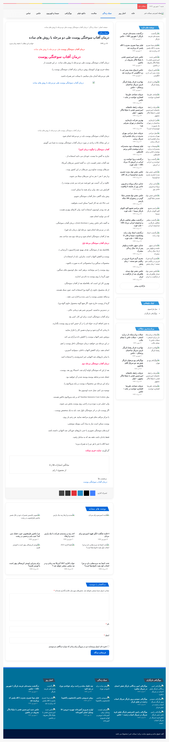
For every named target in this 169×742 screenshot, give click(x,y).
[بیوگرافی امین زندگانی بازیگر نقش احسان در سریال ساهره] (156, 690)
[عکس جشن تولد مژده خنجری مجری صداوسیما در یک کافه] (152, 175)
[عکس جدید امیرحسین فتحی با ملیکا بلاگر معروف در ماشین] (152, 61)
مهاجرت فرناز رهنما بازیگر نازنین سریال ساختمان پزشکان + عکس (133, 84)
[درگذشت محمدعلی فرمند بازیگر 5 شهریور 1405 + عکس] (152, 37)
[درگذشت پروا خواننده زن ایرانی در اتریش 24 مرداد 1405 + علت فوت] (152, 163)
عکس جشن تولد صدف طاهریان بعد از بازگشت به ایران (133, 274)
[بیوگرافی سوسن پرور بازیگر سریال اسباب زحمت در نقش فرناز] (156, 703)
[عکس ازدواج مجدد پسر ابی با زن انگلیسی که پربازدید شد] (152, 74)
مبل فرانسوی (152, 309)
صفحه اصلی (103, 27)
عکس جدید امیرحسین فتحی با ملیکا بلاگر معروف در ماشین (132, 60)
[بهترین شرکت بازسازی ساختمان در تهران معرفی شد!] (152, 124)
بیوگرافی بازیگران (150, 313)
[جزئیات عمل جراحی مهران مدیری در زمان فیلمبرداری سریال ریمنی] (152, 137)
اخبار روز (122, 13)
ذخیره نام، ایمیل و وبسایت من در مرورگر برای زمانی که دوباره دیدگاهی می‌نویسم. (78, 647)
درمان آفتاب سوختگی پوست (95, 482)
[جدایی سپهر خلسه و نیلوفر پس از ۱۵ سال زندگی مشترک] (152, 249)
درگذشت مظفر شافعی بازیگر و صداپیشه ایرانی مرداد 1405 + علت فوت (131, 223)
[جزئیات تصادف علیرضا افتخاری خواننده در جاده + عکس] (152, 98)
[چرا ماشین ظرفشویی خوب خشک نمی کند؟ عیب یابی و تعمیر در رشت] (24, 522)
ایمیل (106, 635)
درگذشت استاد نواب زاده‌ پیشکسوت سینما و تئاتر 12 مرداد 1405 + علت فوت (133, 235)
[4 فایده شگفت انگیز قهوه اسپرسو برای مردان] (94, 522)
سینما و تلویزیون (53, 13)
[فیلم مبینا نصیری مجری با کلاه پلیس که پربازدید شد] (152, 49)
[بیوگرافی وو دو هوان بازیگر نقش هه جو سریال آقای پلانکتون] (152, 364)
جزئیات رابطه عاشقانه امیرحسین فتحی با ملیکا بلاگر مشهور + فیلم (131, 110)
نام (107, 624)
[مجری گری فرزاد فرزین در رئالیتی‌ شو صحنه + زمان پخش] (152, 262)
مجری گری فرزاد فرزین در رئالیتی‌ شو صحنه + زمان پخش (132, 261)
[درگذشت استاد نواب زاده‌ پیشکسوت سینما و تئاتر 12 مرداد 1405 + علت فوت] (152, 236)
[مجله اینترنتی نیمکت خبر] (154, 13)
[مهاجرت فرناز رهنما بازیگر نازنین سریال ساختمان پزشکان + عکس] (152, 85)
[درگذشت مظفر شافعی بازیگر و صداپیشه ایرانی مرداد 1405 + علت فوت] (152, 224)
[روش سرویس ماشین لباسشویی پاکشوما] (102, 701)
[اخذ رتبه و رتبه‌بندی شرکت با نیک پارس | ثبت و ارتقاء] (59, 522)
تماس (28, 13)
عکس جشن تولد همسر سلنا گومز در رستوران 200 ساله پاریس (132, 198)
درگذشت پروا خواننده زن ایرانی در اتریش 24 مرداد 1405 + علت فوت (133, 162)
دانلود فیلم (81, 13)
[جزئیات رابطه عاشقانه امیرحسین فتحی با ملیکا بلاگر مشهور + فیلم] (152, 111)
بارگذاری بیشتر (139, 286)
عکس (38, 13)
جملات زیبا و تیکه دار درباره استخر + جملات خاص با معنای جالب (131, 337)
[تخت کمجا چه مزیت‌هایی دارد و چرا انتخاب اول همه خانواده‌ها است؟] (94, 552)
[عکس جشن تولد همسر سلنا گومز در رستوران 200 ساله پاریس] (152, 199)
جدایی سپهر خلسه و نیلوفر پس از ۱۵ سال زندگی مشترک (132, 248)
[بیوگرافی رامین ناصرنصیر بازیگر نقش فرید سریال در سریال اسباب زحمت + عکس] (156, 718)
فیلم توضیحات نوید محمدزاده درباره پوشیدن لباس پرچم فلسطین (132, 149)
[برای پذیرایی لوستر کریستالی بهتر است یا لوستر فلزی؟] (24, 552)
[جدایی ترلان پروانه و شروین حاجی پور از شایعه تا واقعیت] (152, 187)
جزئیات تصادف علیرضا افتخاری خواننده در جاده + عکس (133, 97)
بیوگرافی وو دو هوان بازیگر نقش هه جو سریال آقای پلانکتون (132, 363)
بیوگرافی (68, 13)
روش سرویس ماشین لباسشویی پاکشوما (77, 698)
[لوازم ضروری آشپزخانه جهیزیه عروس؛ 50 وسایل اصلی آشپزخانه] (102, 715)
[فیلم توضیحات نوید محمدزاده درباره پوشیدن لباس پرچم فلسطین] (152, 150)
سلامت (94, 13)
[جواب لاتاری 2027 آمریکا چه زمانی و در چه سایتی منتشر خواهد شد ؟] (59, 552)
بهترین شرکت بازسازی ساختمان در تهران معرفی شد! (133, 123)
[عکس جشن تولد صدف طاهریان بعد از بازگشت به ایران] (152, 275)
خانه (133, 13)
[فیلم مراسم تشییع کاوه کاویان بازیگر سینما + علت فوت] (152, 212)
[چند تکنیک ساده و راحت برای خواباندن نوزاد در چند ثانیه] (102, 690)
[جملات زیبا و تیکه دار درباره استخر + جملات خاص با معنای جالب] (152, 338)
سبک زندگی (107, 13)
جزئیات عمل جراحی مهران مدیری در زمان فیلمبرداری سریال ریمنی (132, 136)
